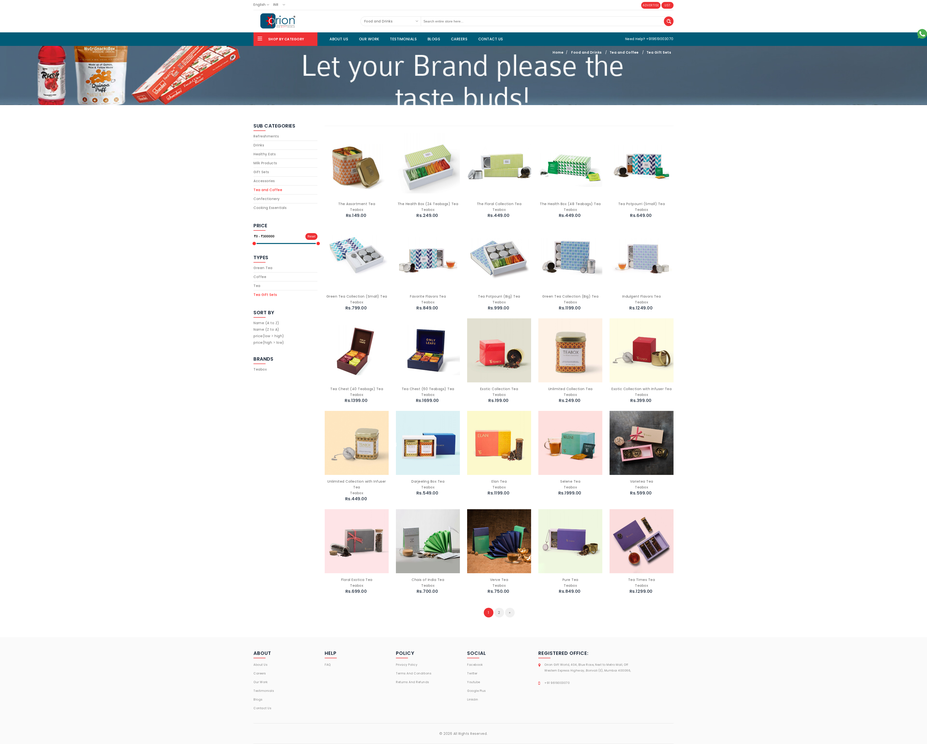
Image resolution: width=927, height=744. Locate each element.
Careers (259, 673)
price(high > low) (268, 342)
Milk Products (265, 163)
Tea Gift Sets (658, 52)
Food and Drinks (586, 52)
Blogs (258, 699)
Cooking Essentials (270, 207)
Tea (256, 285)
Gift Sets (261, 172)
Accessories (264, 181)
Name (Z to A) (266, 329)
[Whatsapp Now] (922, 33)
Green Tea (263, 267)
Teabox (260, 369)
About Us (260, 665)
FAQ (328, 665)
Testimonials (263, 691)
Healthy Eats (264, 154)
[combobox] (262, 5)
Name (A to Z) (266, 323)
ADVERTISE (651, 5)
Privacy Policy (406, 665)
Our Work (260, 682)
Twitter (472, 673)
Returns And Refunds (412, 682)
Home (558, 52)
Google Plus (476, 691)
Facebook (475, 665)
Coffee (259, 276)
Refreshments (266, 136)
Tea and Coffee (624, 52)
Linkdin (472, 699)
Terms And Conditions (413, 673)
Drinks (258, 145)
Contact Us (262, 708)
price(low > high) (268, 336)
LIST (668, 5)
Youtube (473, 682)
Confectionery (266, 198)
